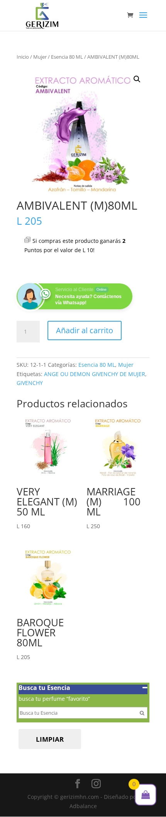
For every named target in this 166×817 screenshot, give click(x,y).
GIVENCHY (30, 382)
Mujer (40, 56)
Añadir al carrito (84, 330)
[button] (137, 79)
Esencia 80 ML (67, 56)
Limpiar (50, 739)
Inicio (23, 56)
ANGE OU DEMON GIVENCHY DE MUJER (94, 374)
